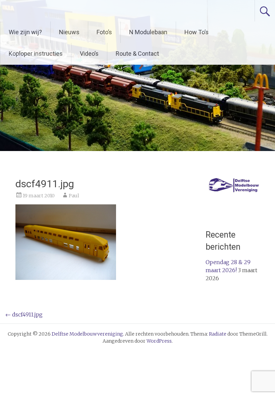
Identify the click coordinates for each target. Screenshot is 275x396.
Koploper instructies (36, 53)
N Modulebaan (148, 32)
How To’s (196, 32)
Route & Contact (137, 53)
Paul (74, 196)
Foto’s (104, 32)
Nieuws (69, 32)
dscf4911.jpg (24, 314)
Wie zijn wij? (25, 32)
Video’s (89, 53)
